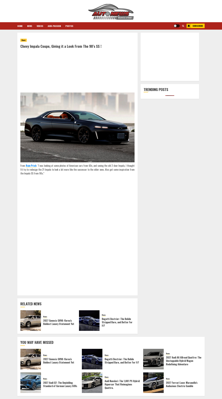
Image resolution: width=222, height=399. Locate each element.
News (29, 26)
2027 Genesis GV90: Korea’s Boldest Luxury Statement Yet (58, 322)
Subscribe (198, 25)
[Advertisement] (77, 71)
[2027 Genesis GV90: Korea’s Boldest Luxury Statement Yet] (30, 320)
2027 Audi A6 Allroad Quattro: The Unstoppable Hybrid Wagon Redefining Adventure (183, 361)
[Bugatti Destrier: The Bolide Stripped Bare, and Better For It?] (89, 320)
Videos (40, 26)
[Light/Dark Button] (177, 25)
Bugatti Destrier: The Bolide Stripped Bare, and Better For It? (117, 322)
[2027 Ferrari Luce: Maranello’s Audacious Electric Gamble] (153, 382)
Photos (69, 26)
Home (20, 26)
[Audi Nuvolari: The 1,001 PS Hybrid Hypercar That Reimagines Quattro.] (92, 382)
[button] (183, 26)
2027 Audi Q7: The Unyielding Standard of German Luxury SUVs (60, 384)
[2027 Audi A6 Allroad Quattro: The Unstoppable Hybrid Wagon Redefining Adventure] (153, 359)
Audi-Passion (54, 26)
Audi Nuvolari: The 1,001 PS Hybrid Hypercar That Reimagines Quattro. (122, 384)
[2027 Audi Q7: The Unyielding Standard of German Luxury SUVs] (30, 382)
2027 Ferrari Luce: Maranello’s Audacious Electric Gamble (182, 384)
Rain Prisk (31, 165)
